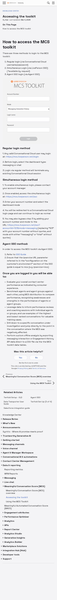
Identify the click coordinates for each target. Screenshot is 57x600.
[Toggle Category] (2, 419)
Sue (6, 20)
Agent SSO (35, 397)
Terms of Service (39, 368)
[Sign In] (53, 3)
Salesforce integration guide (17, 408)
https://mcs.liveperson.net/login (22, 156)
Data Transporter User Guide (14, 402)
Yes (20, 357)
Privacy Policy (22, 368)
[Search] (48, 3)
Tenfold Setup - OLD (13, 397)
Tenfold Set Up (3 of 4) (41, 401)
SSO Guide (21, 254)
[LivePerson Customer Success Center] (15, 3)
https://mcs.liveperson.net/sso (21, 196)
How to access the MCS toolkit (17, 28)
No (36, 357)
